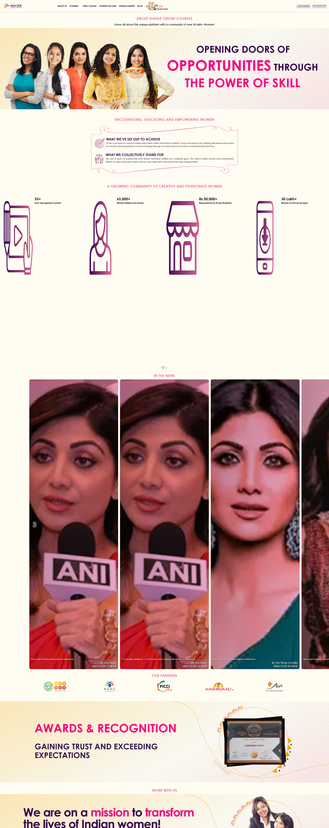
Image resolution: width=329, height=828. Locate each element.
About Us (62, 6)
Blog (140, 6)
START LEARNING (304, 6)
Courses (74, 6)
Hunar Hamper (127, 6)
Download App (319, 6)
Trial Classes (90, 6)
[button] (34, 524)
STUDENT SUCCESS (107, 6)
